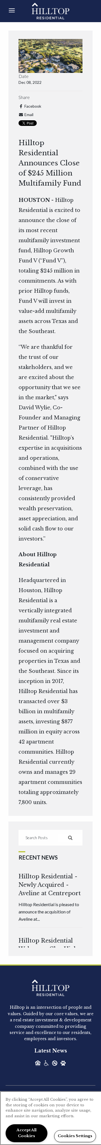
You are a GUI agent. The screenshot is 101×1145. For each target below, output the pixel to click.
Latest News (50, 1051)
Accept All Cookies (26, 1133)
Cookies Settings (75, 1136)
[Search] (70, 838)
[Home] (57, 10)
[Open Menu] (12, 10)
